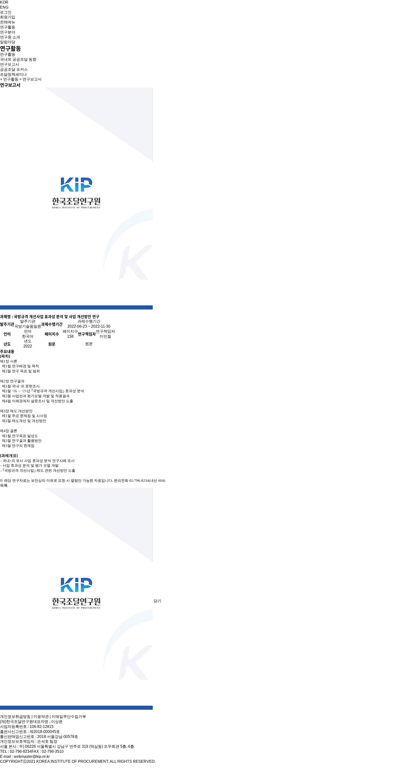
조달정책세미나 (13, 74)
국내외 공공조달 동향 (18, 59)
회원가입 (7, 17)
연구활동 (7, 54)
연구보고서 (9, 64)
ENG (4, 7)
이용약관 (41, 717)
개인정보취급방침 (15, 717)
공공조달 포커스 (14, 69)
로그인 (5, 12)
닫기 (157, 601)
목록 (4, 485)
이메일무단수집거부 (69, 717)
